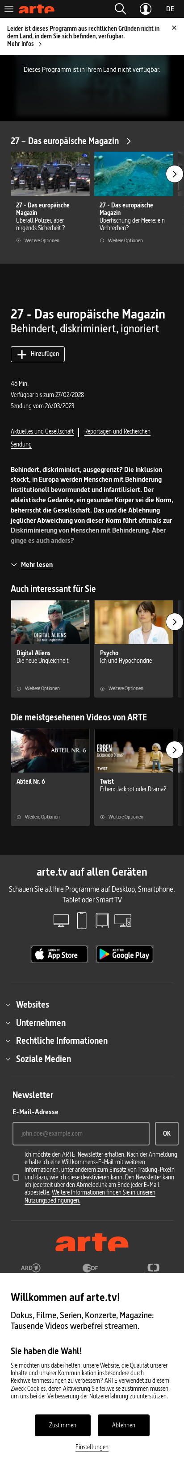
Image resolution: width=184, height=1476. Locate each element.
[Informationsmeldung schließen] (174, 27)
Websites (32, 1004)
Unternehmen (41, 1022)
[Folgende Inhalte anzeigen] (175, 174)
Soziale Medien (43, 1059)
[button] (120, 9)
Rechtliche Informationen (62, 1040)
